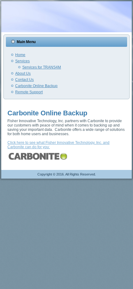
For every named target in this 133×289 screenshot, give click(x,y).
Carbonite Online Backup (36, 86)
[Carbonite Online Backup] (38, 161)
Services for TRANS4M (41, 67)
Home (20, 55)
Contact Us (24, 80)
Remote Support (29, 92)
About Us (23, 73)
